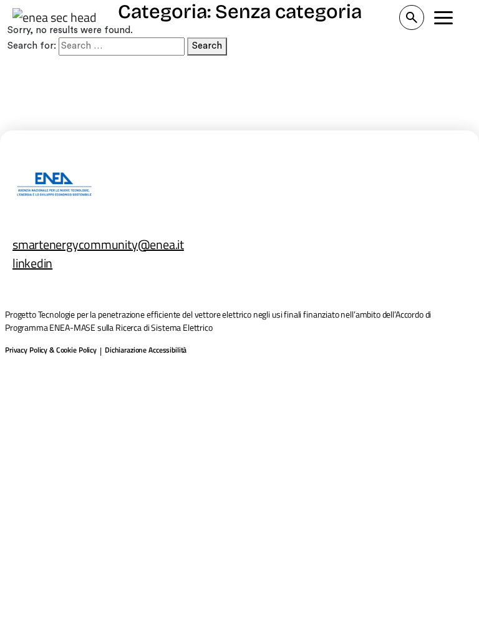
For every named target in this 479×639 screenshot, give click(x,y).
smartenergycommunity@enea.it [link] (98, 244)
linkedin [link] (32, 263)
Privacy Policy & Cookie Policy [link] (51, 350)
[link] (54, 17)
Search (207, 46)
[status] (411, 17)
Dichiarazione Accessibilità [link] (145, 350)
